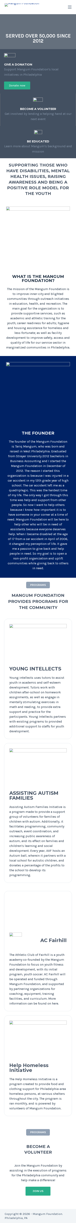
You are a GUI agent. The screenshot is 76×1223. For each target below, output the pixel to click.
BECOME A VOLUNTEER (38, 109)
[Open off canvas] (70, 7)
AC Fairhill (53, 940)
